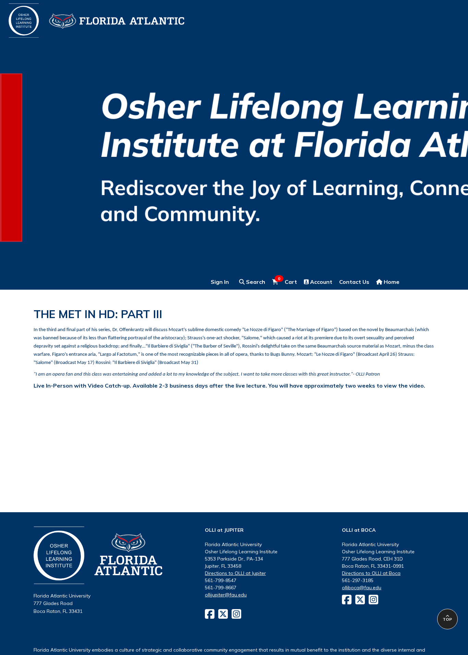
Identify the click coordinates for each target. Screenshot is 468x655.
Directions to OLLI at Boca (371, 573)
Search (255, 281)
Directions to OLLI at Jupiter (235, 573)
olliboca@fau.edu (361, 587)
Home (390, 281)
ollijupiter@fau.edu (226, 595)
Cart (287, 281)
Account (320, 281)
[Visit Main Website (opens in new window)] (88, 16)
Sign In (220, 281)
